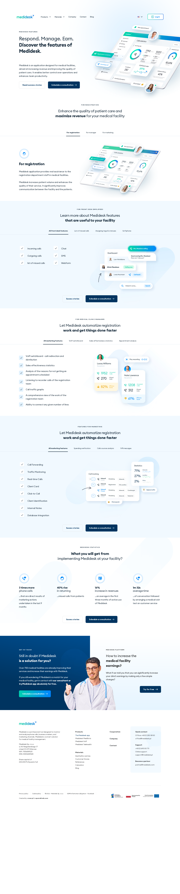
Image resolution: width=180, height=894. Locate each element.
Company (72, 17)
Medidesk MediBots (83, 738)
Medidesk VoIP (81, 741)
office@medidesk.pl (143, 738)
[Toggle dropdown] (50, 17)
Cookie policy (36, 793)
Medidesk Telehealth (83, 744)
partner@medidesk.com (144, 765)
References (79, 762)
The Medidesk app (82, 735)
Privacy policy (23, 793)
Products (44, 17)
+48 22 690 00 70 (142, 748)
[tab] (73, 132)
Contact (83, 17)
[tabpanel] (90, 169)
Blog (92, 17)
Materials (58, 17)
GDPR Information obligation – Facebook (80, 793)
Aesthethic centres (82, 756)
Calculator (79, 765)
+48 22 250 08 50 (148, 735)
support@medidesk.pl (144, 755)
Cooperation (115, 732)
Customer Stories (82, 759)
